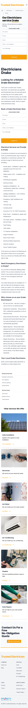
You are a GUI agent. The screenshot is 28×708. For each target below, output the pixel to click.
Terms (3, 688)
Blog (2, 668)
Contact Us (14, 57)
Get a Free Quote (15, 641)
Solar (17, 665)
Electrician (19, 670)
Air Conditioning (20, 676)
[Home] (2, 10)
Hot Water (19, 668)
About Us (3, 665)
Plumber (18, 673)
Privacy (3, 685)
